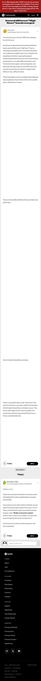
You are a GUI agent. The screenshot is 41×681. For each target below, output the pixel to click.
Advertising (8, 588)
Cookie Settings (16, 668)
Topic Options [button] (20, 470)
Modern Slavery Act (9, 674)
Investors (8, 592)
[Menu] (37, 15)
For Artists (8, 580)
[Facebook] (19, 651)
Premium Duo (9, 631)
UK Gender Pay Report (10, 677)
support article (32, 508)
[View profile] (5, 31)
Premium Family (10, 635)
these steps (25, 8)
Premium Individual (11, 627)
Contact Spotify (10, 618)
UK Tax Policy (18, 674)
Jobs (6, 567)
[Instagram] (7, 651)
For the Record (9, 571)
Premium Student (10, 639)
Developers (8, 584)
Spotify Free (9, 643)
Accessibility (14, 671)
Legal (6, 665)
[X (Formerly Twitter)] (13, 651)
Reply (32, 464)
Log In (33, 15)
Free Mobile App (10, 614)
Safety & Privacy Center (14, 665)
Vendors (7, 597)
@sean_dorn (9, 489)
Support (7, 606)
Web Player (8, 610)
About (7, 563)
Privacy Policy (8, 668)
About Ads (7, 671)
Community (10, 15)
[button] (37, 31)
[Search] (28, 15)
